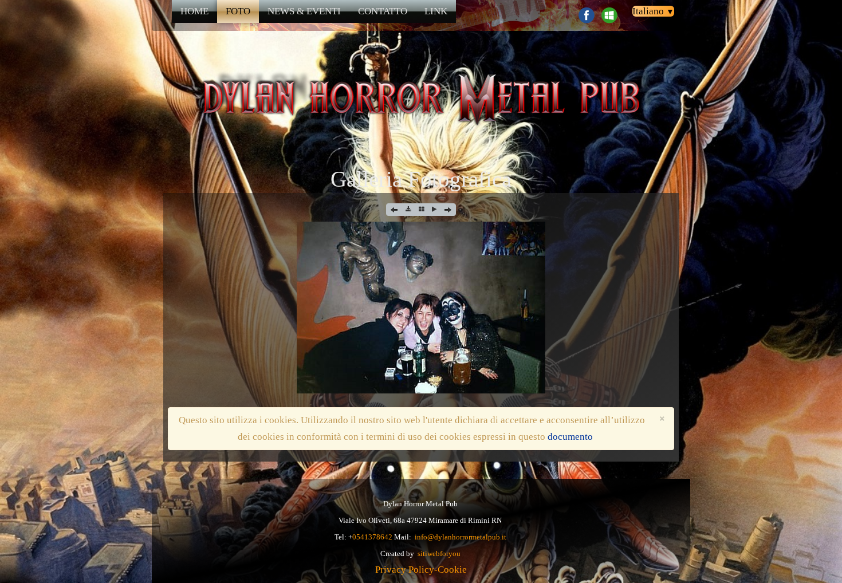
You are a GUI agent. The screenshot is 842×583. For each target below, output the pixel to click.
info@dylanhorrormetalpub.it (460, 537)
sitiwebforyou (439, 553)
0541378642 (372, 537)
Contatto (382, 11)
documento (570, 436)
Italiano (653, 11)
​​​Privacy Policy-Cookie (421, 569)
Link (435, 11)
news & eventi (304, 11)
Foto (238, 11)
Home (194, 11)
